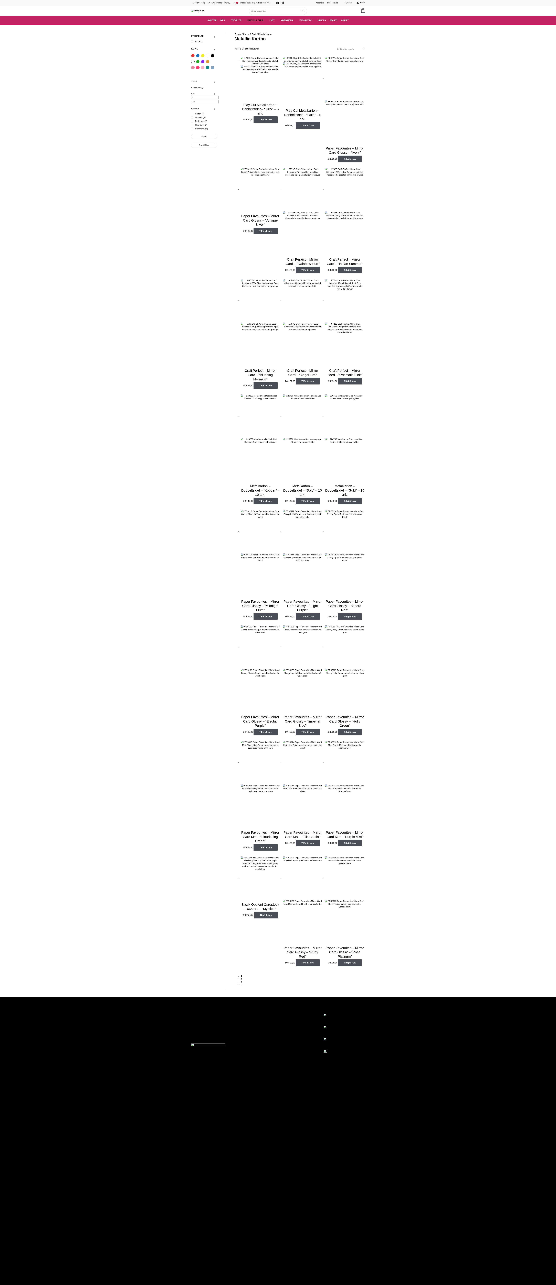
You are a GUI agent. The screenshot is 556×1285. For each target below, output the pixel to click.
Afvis (236, 672)
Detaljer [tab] (278, 620)
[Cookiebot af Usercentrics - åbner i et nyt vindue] (327, 611)
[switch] (262, 661)
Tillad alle (319, 672)
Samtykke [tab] (235, 620)
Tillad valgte (278, 672)
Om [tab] (321, 620)
